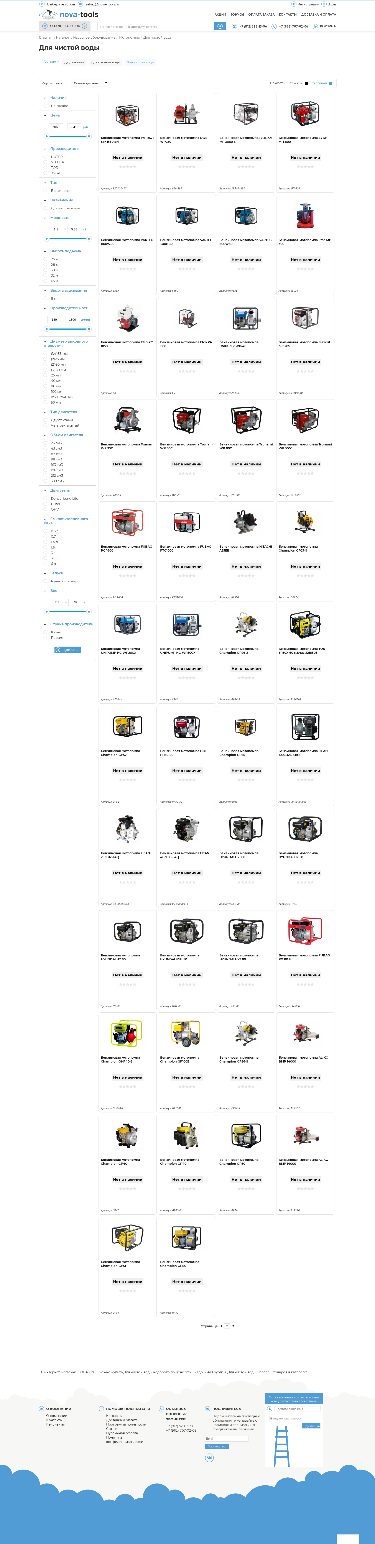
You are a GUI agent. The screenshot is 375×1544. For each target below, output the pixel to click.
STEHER (57, 162)
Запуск (56, 573)
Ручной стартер (64, 581)
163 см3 (57, 465)
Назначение (61, 200)
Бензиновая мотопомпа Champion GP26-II (238, 1059)
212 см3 (57, 475)
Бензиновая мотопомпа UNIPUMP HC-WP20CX (120, 651)
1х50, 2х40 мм (62, 397)
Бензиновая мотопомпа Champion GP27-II (298, 548)
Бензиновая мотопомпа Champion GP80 (179, 1264)
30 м (54, 270)
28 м (55, 265)
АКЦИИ (220, 15)
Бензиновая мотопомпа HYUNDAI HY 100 (238, 855)
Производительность (69, 308)
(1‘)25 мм (58, 359)
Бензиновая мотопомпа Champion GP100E (179, 1059)
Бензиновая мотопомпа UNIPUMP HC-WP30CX (179, 651)
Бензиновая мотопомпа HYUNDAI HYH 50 (179, 957)
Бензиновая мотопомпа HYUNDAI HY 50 (298, 855)
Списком (296, 83)
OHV (55, 509)
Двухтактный (62, 420)
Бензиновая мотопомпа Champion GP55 (238, 753)
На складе (59, 106)
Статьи (111, 1429)
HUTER (57, 157)
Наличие (58, 98)
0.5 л (54, 531)
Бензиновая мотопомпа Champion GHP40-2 (120, 1059)
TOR (54, 168)
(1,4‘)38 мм (59, 354)
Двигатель (60, 490)
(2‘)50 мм (58, 364)
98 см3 (56, 459)
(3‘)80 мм (58, 370)
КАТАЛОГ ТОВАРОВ (64, 26)
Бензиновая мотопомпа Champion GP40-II (179, 1162)
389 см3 (57, 481)
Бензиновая (61, 191)
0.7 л (55, 536)
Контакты (54, 1420)
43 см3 (56, 448)
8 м (54, 298)
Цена (55, 115)
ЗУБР (55, 173)
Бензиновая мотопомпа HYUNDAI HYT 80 (238, 957)
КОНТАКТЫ (288, 15)
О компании (56, 1416)
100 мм (56, 391)
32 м (54, 275)
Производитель (64, 149)
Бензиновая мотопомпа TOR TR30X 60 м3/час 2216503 (302, 651)
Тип (53, 183)
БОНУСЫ (237, 15)
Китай (56, 632)
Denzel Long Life (64, 498)
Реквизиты (55, 1424)
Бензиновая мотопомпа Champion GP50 (238, 1162)
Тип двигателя (63, 412)
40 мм (56, 381)
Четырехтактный (65, 425)
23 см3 (56, 443)
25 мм (56, 375)
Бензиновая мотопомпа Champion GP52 (120, 753)
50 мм (56, 402)
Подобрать (69, 650)
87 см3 (56, 454)
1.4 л (54, 542)
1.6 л (54, 547)
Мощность (59, 218)
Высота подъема (65, 251)
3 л (53, 553)
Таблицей (319, 83)
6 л (53, 564)
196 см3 (57, 470)
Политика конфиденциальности (124, 1439)
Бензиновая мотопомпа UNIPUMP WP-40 (238, 344)
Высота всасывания (68, 290)
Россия (57, 638)
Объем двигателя (66, 435)
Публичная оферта (122, 1433)
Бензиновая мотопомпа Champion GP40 (120, 1162)
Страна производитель (71, 624)
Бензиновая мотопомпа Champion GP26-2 (238, 651)
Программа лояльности (126, 1424)
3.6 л (54, 558)
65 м (54, 281)
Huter (55, 504)
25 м (54, 259)
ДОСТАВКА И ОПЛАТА (318, 15)
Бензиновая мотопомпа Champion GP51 (120, 1264)
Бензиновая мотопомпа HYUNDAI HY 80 (120, 957)
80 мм (56, 386)
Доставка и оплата (122, 1420)
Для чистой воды (65, 208)
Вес (53, 591)
